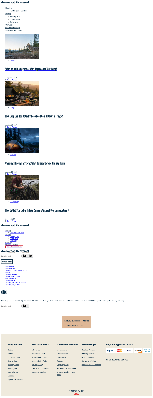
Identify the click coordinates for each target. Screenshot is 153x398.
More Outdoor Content (91, 365)
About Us (36, 350)
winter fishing (10, 268)
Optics (10, 350)
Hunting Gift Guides (18, 11)
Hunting (8, 8)
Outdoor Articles (88, 350)
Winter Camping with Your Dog (16, 270)
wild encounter (10, 278)
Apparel (11, 376)
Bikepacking (14, 202)
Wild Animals (10, 280)
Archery (11, 353)
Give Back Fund (38, 353)
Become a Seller (39, 372)
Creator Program (39, 357)
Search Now (27, 255)
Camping (9, 25)
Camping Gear (14, 357)
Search (25, 305)
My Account (62, 350)
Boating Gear (13, 365)
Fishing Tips (15, 16)
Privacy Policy (37, 365)
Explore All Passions (15, 379)
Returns (60, 361)
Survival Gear (13, 372)
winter (7, 272)
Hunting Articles (88, 353)
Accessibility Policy (40, 361)
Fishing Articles (88, 357)
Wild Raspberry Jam (12, 276)
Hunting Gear (13, 368)
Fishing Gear (13, 361)
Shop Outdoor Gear (14, 30)
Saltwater (14, 22)
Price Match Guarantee (66, 368)
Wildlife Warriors (11, 274)
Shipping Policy (63, 365)
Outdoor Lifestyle (12, 27)
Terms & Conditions (40, 368)
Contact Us (62, 357)
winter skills (9, 266)
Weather (13, 155)
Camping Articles (89, 361)
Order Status (62, 353)
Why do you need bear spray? (16, 282)
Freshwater (15, 19)
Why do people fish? (12, 285)
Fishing (8, 13)
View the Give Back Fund (76, 325)
